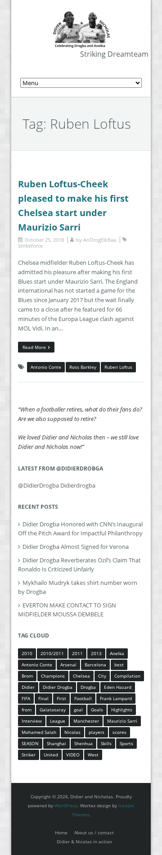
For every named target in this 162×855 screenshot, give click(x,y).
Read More (34, 347)
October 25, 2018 (44, 239)
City (102, 676)
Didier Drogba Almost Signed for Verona (75, 547)
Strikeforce (30, 245)
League (57, 721)
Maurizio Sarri (122, 721)
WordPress (65, 805)
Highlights (121, 709)
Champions (53, 676)
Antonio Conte (46, 367)
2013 (96, 653)
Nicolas (72, 732)
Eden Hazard (117, 687)
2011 (77, 653)
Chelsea (81, 676)
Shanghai (56, 743)
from (27, 709)
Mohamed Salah (39, 732)
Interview (32, 721)
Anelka (117, 653)
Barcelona (95, 664)
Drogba (88, 687)
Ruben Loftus (118, 367)
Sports (126, 743)
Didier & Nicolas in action (84, 841)
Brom (27, 676)
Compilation (127, 676)
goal (78, 709)
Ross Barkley (82, 367)
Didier (28, 687)
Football (83, 698)
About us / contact (94, 832)
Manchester (86, 721)
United (51, 754)
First (61, 698)
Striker (29, 754)
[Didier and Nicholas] (81, 13)
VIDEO (73, 754)
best (119, 664)
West (93, 754)
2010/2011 (52, 653)
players (96, 732)
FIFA (26, 698)
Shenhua (83, 743)
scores (119, 732)
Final (43, 698)
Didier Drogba (57, 687)
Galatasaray (53, 709)
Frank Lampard (116, 698)
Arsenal (68, 664)
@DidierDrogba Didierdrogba (56, 485)
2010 (27, 653)
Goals (97, 709)
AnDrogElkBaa (99, 239)
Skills (106, 743)
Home (61, 832)
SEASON (30, 743)
